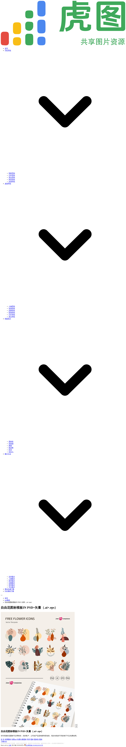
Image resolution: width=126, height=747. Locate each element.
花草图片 (12, 577)
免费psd (14, 739)
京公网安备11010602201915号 (34, 745)
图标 (32, 739)
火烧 (9, 745)
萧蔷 (10, 445)
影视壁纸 (12, 312)
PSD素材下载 (9, 591)
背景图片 (12, 585)
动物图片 (12, 583)
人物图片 (12, 579)
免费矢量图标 (22, 739)
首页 (6, 48)
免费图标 (8, 739)
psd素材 (7, 600)
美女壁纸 (12, 177)
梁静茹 (11, 441)
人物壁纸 (12, 306)
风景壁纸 (12, 179)
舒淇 (10, 450)
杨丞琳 (11, 448)
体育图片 (12, 581)
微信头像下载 (9, 589)
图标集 (36, 739)
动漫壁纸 (12, 181)
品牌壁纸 (12, 310)
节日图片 (12, 587)
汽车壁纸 (12, 175)
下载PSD (4, 741)
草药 (28, 739)
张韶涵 (11, 443)
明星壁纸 (12, 173)
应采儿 (11, 452)
